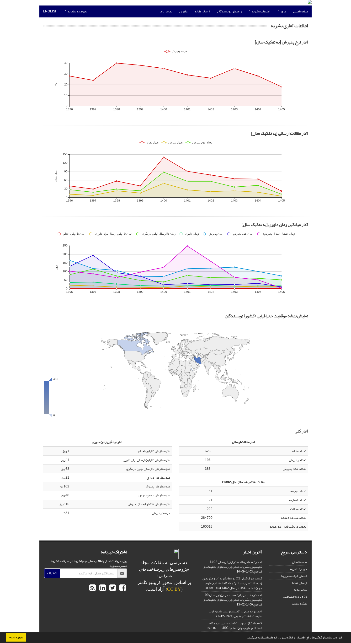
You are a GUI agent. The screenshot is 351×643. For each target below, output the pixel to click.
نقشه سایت (299, 603)
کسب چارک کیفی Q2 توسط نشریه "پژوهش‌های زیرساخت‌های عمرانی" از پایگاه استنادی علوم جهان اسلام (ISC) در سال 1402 (232, 583)
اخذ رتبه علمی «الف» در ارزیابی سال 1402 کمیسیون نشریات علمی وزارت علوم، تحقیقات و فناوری (232, 567)
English (50, 11)
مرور (283, 11)
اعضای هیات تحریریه (294, 576)
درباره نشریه (298, 569)
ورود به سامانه (76, 11)
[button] (246, 638)
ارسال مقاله (202, 11)
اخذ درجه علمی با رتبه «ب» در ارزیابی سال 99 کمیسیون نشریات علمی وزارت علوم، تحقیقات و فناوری (232, 600)
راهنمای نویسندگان (229, 11)
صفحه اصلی (300, 11)
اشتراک (52, 573)
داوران (183, 11)
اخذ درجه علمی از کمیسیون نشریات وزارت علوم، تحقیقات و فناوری (235, 613)
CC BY (174, 589)
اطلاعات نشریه (260, 11)
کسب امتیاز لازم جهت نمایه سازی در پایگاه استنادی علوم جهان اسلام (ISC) (235, 625)
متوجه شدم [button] (16, 637)
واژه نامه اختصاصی (295, 596)
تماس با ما (166, 11)
